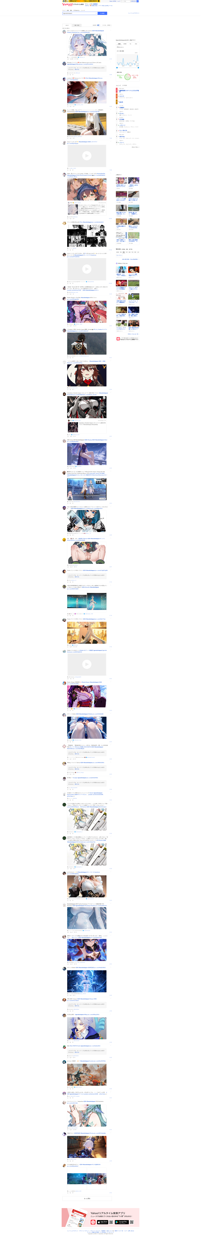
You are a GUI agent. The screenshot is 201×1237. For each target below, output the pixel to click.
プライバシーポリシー (84, 1230)
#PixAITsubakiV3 (84, 175)
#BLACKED (70, 748)
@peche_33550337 (77, 136)
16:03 (110, 759)
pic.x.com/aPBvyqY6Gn (93, 1014)
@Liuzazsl (75, 565)
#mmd (68, 652)
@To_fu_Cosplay (97, 329)
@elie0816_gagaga (75, 1096)
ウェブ (63, 10)
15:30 (110, 833)
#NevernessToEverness (98, 475)
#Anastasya (87, 905)
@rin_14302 (73, 168)
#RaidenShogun (85, 682)
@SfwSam (75, 216)
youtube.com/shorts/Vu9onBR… (96, 794)
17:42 (110, 582)
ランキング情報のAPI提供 (93, 1232)
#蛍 (81, 806)
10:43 (110, 59)
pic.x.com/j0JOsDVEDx (92, 777)
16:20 (110, 741)
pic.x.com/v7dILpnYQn (89, 842)
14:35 (110, 1161)
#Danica (89, 508)
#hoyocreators (70, 794)
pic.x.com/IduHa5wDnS (97, 222)
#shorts (91, 793)
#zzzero (90, 175)
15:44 (110, 800)
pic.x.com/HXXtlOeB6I (97, 714)
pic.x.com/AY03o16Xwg (76, 362)
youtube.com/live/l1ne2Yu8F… (74, 290)
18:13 (110, 503)
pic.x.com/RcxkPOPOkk (100, 1061)
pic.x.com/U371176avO (73, 1000)
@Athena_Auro (77, 420)
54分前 (110, 283)
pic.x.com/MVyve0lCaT (72, 1166)
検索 (103, 13)
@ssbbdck (79, 466)
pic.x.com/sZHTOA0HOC (73, 256)
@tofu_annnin (79, 1087)
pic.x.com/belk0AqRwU (99, 175)
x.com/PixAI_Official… (72, 176)
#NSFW (89, 747)
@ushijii (74, 248)
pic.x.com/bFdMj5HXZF (79, 394)
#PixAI (86, 78)
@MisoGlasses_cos (84, 356)
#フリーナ (80, 794)
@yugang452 (78, 677)
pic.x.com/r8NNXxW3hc (98, 762)
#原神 (93, 30)
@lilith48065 (76, 1055)
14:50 (110, 1088)
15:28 (110, 868)
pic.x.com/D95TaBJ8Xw (73, 873)
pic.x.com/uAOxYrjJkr (72, 1103)
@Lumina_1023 (79, 104)
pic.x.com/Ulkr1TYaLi (100, 619)
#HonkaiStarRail (101, 173)
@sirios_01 (73, 580)
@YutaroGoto (77, 501)
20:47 (110, 325)
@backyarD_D (79, 831)
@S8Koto (75, 798)
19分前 (110, 218)
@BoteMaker (76, 1009)
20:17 (110, 357)
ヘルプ (118, 1)
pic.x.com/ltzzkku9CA (95, 1045)
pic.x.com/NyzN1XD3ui (72, 441)
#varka (78, 1045)
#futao (68, 362)
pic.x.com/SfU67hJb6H (72, 588)
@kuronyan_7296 (89, 613)
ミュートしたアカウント (133, 13)
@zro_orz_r (75, 387)
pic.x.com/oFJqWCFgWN (101, 570)
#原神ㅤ (81, 1164)
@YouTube (70, 796)
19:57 (110, 436)
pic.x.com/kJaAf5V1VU (101, 905)
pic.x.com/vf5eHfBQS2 (78, 748)
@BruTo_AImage (80, 772)
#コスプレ (104, 329)
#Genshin (87, 587)
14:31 (110, 1192)
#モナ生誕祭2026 (96, 1164)
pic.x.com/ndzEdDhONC (84, 32)
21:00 (110, 294)
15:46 (110, 789)
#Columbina (70, 394)
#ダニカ (85, 508)
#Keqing (90, 440)
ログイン (87, 5)
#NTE (90, 475)
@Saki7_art (77, 708)
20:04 (110, 389)
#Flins (81, 222)
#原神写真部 (91, 967)
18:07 (110, 566)
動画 (71, 10)
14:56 (110, 1011)
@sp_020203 (83, 993)
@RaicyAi (78, 73)
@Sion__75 (88, 533)
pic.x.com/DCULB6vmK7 (82, 331)
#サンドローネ (87, 255)
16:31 (110, 678)
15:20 (110, 900)
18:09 (110, 535)
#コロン (85, 794)
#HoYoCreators (102, 806)
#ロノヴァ (72, 747)
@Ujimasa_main (74, 292)
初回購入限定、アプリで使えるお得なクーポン (102, 5)
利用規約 (103, 1230)
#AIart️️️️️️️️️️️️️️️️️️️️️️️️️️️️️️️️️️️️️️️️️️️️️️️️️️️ (105, 440)
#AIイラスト (75, 937)
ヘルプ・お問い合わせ (129, 1230)
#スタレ (78, 475)
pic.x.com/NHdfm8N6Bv (79, 540)
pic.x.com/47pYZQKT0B (93, 111)
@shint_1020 (78, 1191)
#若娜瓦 (82, 747)
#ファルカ (81, 1094)
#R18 (71, 540)
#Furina (91, 1133)
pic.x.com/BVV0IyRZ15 (76, 652)
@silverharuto (87, 930)
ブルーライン (119, 255)
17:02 (110, 646)
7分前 (110, 138)
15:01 (110, 964)
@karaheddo (76, 1040)
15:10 (110, 932)
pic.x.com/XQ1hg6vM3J (73, 299)
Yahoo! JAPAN (112, 1)
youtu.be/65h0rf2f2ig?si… (73, 806)
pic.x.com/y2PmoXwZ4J (87, 64)
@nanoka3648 (74, 787)
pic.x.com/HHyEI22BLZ (100, 967)
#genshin (104, 650)
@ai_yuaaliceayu (81, 962)
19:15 (110, 468)
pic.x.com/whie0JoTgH (96, 937)
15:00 (110, 995)
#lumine (84, 806)
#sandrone (93, 255)
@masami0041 (90, 281)
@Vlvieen (76, 645)
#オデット (86, 650)
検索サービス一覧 (119, 1230)
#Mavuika (78, 64)
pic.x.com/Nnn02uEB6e (73, 683)
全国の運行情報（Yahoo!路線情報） (130, 259)
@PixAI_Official (77, 202)
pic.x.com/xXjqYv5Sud (72, 79)
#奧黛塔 (91, 650)
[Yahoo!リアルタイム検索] (73, 4)
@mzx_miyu (73, 1159)
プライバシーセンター (95, 1230)
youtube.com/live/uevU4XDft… (91, 1094)
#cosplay (75, 777)
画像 (68, 10)
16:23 (110, 710)
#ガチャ (97, 290)
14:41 (110, 1097)
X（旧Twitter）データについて (107, 1232)
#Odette (69, 32)
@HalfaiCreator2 (91, 757)
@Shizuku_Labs (77, 740)
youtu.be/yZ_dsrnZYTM (95, 473)
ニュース (83, 10)
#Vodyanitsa (74, 32)
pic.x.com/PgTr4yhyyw (72, 143)
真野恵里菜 (133, 1)
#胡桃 (103, 361)
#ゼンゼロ (83, 475)
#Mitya (85, 1014)
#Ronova (100, 78)
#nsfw (68, 540)
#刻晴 (85, 440)
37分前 (110, 249)
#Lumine (91, 1061)
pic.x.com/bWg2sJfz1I (97, 508)
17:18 (110, 615)
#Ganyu (91, 999)
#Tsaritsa (93, 905)
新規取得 (95, 4)
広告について (109, 1230)
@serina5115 (74, 1128)
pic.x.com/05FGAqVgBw (100, 1133)
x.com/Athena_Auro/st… (91, 394)
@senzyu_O (82, 57)
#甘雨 (95, 999)
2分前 (110, 74)
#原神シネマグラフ (92, 141)
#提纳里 (80, 538)
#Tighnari (85, 538)
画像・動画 (77, 25)
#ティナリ (102, 538)
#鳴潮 (87, 475)
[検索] (138, 1)
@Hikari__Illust (79, 324)
